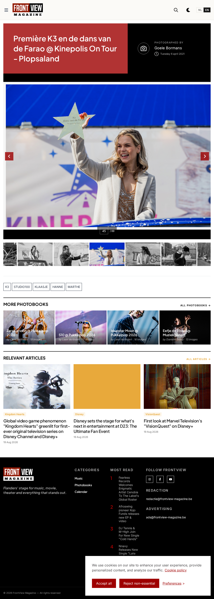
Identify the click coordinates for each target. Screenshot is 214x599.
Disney (79, 414)
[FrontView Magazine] (18, 474)
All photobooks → (195, 305)
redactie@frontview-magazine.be (169, 499)
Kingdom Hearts (14, 414)
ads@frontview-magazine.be (166, 517)
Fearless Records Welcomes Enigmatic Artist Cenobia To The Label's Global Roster (129, 488)
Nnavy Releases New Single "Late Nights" (128, 551)
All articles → (198, 359)
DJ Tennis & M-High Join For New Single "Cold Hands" (129, 533)
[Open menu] (6, 10)
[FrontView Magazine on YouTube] (170, 479)
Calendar (81, 491)
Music (79, 478)
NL (200, 9)
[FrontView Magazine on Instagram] (149, 479)
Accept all (104, 583)
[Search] (176, 10)
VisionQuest (152, 414)
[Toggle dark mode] (188, 10)
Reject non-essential (139, 583)
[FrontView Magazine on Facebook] (160, 479)
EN (207, 9)
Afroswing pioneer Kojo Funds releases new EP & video (129, 514)
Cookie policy (176, 570)
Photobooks (83, 485)
